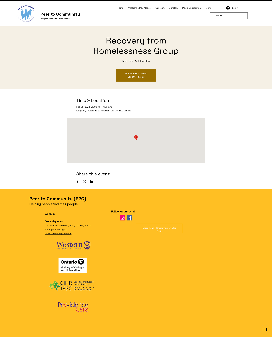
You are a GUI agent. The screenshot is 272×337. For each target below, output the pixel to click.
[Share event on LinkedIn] (91, 181)
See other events (136, 77)
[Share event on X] (84, 181)
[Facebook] (129, 217)
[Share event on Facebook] (77, 181)
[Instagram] (122, 217)
